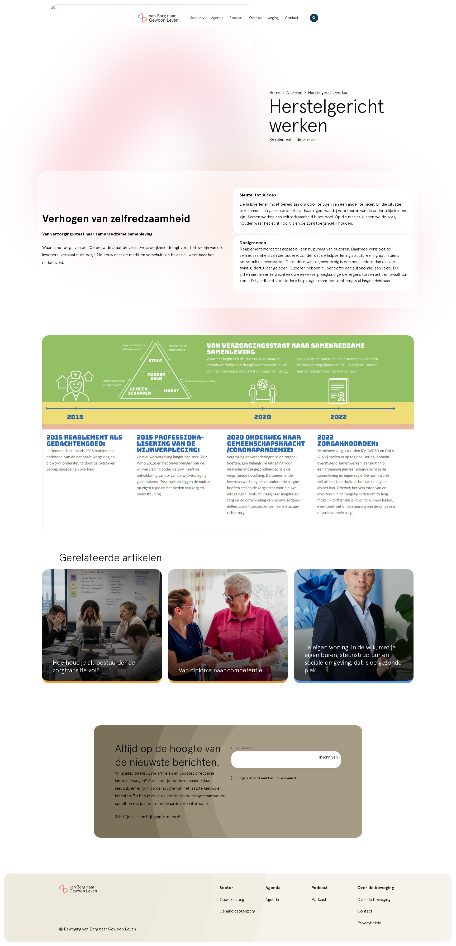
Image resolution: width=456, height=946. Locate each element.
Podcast (236, 18)
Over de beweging (264, 18)
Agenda (217, 18)
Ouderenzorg (232, 899)
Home (275, 92)
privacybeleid (285, 778)
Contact (291, 18)
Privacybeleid (369, 923)
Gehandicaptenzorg (237, 911)
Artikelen (294, 92)
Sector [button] (195, 18)
